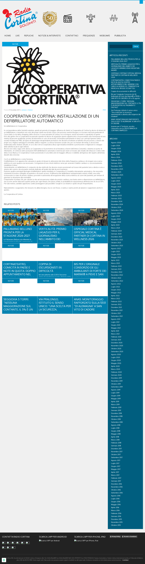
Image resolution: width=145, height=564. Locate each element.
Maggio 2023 (116, 257)
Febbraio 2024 (116, 231)
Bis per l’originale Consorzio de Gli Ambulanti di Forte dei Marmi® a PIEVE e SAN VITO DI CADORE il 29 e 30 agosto (90, 272)
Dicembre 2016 (116, 484)
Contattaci (71, 35)
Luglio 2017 (115, 463)
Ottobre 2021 (116, 313)
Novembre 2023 (117, 240)
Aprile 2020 (115, 366)
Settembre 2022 (117, 281)
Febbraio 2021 (116, 337)
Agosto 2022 (116, 284)
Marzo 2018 (115, 440)
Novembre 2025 (117, 169)
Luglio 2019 (115, 393)
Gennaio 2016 (116, 516)
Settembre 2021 (117, 316)
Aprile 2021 (115, 331)
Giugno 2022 (116, 290)
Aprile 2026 (115, 154)
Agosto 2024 (116, 213)
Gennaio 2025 (116, 198)
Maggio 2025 (116, 187)
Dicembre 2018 (116, 413)
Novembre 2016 (117, 487)
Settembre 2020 (117, 351)
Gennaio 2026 (116, 163)
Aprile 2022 (115, 296)
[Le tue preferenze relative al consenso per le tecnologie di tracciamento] (4, 560)
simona (24, 110)
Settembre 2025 (117, 175)
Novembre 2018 (116, 416)
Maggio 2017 (116, 469)
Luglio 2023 (115, 251)
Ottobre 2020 (116, 349)
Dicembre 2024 (116, 201)
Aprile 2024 (115, 225)
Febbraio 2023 (116, 266)
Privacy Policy (116, 536)
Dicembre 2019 (116, 378)
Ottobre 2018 (116, 419)
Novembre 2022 (117, 275)
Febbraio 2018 (116, 443)
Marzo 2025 (115, 193)
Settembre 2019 (117, 387)
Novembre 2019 (117, 381)
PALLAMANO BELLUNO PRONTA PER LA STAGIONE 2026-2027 (18, 232)
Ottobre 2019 (116, 384)
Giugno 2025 (116, 184)
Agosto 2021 (115, 319)
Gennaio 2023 (116, 269)
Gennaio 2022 (116, 304)
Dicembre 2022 (116, 272)
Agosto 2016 (115, 496)
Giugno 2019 (115, 396)
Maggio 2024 (116, 222)
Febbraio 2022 (116, 301)
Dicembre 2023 (116, 237)
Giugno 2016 (115, 502)
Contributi (125, 560)
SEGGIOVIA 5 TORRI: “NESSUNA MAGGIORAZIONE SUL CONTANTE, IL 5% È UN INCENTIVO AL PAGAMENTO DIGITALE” (18, 307)
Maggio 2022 (116, 293)
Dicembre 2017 (116, 449)
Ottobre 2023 (116, 243)
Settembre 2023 (117, 246)
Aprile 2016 (115, 507)
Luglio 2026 (115, 145)
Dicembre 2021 (116, 307)
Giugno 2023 (116, 254)
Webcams (105, 35)
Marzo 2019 (115, 404)
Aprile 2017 (115, 472)
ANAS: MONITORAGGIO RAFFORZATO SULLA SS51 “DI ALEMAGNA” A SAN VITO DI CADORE (90, 304)
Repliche (29, 35)
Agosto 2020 (116, 354)
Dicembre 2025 (116, 166)
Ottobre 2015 (116, 525)
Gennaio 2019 (116, 410)
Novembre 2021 (116, 310)
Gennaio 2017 (116, 481)
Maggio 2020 (116, 363)
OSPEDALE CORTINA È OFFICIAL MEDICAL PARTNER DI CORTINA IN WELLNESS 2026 (89, 234)
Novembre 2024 (117, 204)
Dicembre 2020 (116, 343)
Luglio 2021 (115, 322)
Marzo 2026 (115, 157)
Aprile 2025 (115, 190)
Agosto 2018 (115, 425)
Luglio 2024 (115, 216)
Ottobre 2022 (116, 278)
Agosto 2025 (116, 178)
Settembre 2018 (117, 422)
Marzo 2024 (115, 228)
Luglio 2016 (115, 499)
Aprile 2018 (115, 437)
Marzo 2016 (115, 510)
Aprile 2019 (115, 401)
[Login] (141, 2)
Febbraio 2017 (116, 478)
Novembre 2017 (116, 452)
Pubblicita (120, 35)
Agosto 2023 (116, 248)
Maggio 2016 (116, 504)
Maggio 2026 (116, 151)
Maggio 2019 (116, 399)
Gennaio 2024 (116, 234)
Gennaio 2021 (116, 340)
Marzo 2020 (115, 369)
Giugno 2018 (115, 431)
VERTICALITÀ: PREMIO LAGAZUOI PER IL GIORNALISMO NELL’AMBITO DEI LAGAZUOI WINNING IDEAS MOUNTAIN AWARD (52, 239)
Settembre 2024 (117, 210)
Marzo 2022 (115, 298)
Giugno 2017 (115, 466)
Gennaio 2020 (116, 375)
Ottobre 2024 (116, 207)
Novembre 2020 (117, 346)
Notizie (30, 110)
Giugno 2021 (115, 325)
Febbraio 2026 (116, 160)
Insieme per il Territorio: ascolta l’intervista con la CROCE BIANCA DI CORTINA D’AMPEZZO (124, 128)
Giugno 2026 (116, 148)
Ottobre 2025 (116, 172)
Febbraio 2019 (116, 407)
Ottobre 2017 (116, 454)
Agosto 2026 (116, 143)
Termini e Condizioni (130, 536)
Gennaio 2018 (116, 446)
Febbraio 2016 (116, 513)
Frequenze (89, 35)
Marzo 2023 (115, 263)
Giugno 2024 (116, 219)
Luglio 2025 (115, 181)
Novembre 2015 (117, 522)
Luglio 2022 (115, 287)
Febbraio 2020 (116, 372)
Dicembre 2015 (116, 519)
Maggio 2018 (116, 434)
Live (18, 35)
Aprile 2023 (115, 260)
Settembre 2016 (117, 493)
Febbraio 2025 (116, 195)
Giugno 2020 (116, 360)
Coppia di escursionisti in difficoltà (50, 267)
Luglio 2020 (115, 357)
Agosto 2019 (115, 390)
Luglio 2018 (115, 428)
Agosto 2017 (115, 460)
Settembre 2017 (117, 457)
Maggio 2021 (116, 328)
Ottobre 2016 (116, 490)
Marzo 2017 (115, 475)
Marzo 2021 (115, 334)
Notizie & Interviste (49, 35)
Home (7, 35)
